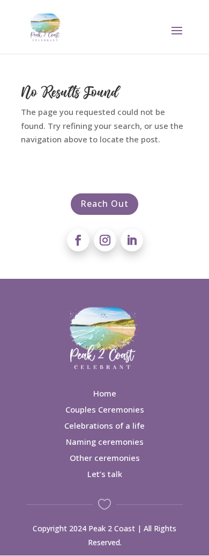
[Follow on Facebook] (78, 240)
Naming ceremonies (105, 441)
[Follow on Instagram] (105, 240)
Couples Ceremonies (104, 409)
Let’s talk (104, 473)
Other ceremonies (105, 457)
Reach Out (104, 204)
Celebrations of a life (104, 425)
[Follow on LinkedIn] (132, 240)
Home (104, 393)
